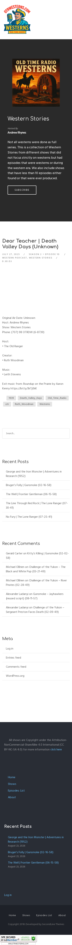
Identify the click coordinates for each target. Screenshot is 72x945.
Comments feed (16, 666)
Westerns (45, 404)
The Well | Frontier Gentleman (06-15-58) (31, 494)
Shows (12, 784)
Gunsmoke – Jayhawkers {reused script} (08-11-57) (35, 596)
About (12, 797)
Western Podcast (14, 258)
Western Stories (28, 119)
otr (7, 404)
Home (11, 777)
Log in (9, 648)
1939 (11, 398)
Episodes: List (16, 790)
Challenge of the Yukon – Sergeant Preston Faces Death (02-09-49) (35, 609)
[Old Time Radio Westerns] (17, 19)
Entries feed (13, 657)
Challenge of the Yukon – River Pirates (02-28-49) (36, 582)
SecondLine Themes (53, 924)
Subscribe (22, 190)
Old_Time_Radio (57, 398)
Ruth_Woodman (24, 404)
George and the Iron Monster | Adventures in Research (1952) (34, 473)
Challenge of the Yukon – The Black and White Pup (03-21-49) (36, 569)
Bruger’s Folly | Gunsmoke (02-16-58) (28, 485)
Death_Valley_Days (31, 398)
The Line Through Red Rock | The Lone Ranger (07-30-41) (37, 505)
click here (56, 749)
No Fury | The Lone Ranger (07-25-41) (29, 516)
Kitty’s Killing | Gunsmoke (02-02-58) (37, 555)
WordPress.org (15, 675)
